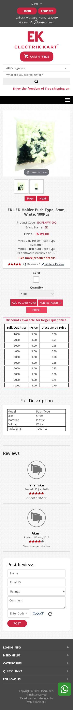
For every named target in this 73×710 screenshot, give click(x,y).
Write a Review (54, 264)
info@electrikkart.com (41, 22)
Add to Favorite (50, 303)
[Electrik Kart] (36, 39)
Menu (34, 3)
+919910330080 (48, 17)
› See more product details (36, 258)
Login (27, 11)
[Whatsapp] (64, 688)
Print (36, 310)
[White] (36, 279)
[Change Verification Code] (49, 613)
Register (47, 11)
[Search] (36, 81)
